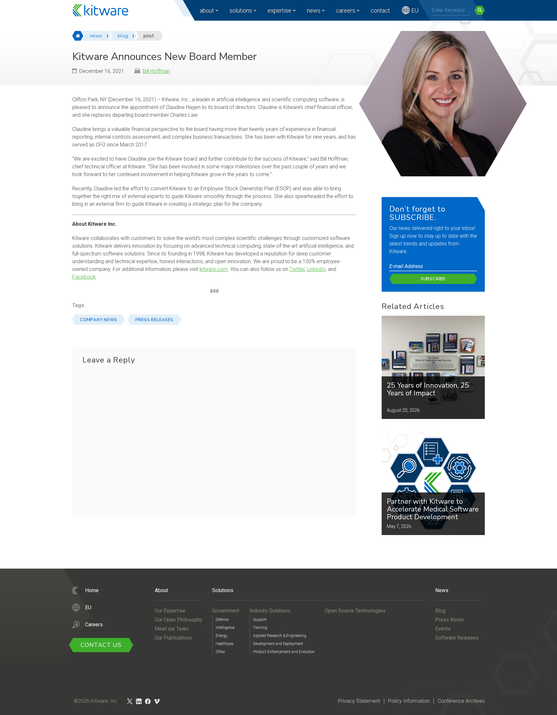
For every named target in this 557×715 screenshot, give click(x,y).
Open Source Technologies (355, 611)
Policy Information (409, 701)
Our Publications (173, 638)
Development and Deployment (278, 643)
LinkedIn (316, 269)
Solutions (241, 10)
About (207, 10)
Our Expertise (170, 611)
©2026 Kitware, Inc (95, 701)
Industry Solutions (269, 611)
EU (414, 10)
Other (220, 652)
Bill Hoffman (156, 71)
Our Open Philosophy (178, 620)
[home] (77, 36)
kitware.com (214, 269)
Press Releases (154, 320)
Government (225, 611)
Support (260, 619)
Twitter (297, 269)
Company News (98, 320)
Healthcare (224, 643)
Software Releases (457, 638)
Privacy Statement (359, 701)
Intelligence (225, 627)
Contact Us (101, 645)
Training (260, 627)
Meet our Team (172, 629)
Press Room (449, 620)
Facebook (84, 277)
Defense (222, 619)
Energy (221, 635)
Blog (440, 611)
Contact (380, 10)
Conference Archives (461, 701)
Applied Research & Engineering (279, 635)
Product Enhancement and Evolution (284, 652)
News (313, 10)
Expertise (279, 10)
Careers (345, 10)
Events (443, 629)
